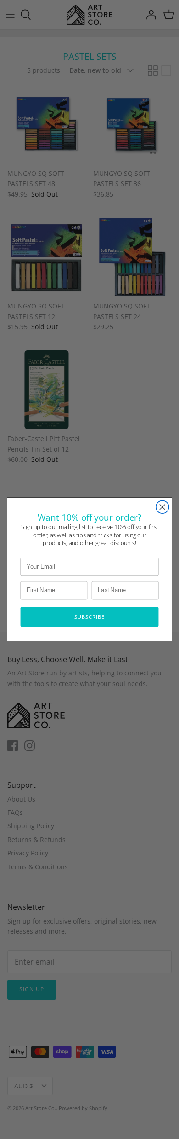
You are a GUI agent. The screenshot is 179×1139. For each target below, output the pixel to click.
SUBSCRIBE (89, 616)
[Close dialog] (162, 506)
